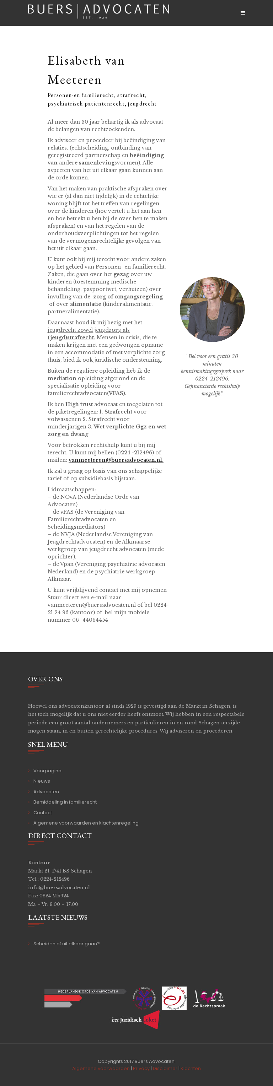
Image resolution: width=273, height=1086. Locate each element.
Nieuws (41, 781)
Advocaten (46, 791)
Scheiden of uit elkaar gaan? (66, 943)
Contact (42, 812)
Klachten (191, 1068)
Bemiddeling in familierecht (65, 802)
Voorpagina (47, 770)
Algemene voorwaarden (101, 1068)
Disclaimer (165, 1068)
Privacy (141, 1068)
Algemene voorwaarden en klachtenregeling (86, 823)
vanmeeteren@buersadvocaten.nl (115, 460)
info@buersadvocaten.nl (59, 888)
